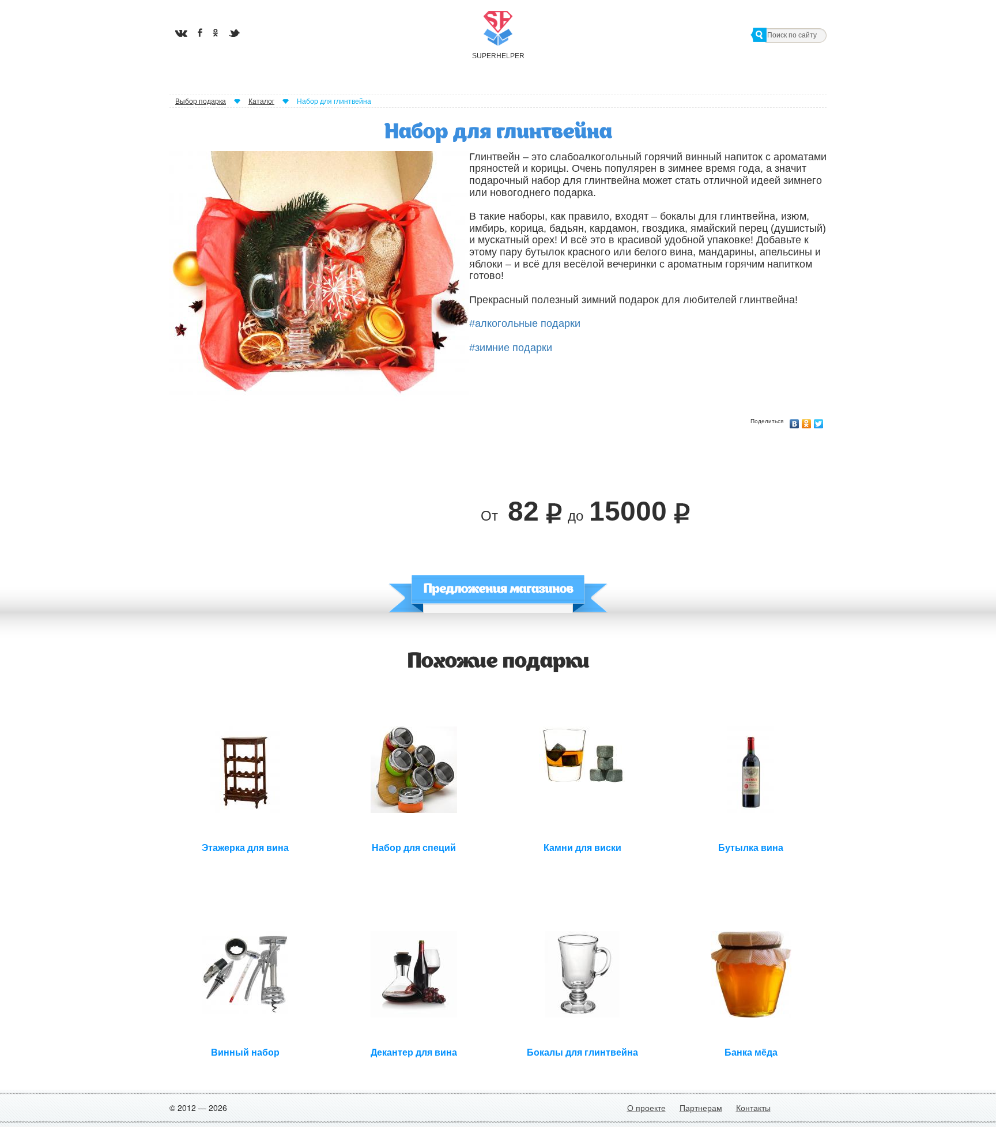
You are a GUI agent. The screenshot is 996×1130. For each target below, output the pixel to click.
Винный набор (245, 1052)
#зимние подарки (510, 347)
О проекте (646, 1107)
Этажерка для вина (245, 848)
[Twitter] (819, 420)
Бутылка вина (750, 848)
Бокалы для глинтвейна (582, 1052)
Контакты (753, 1107)
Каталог (261, 101)
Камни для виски (582, 848)
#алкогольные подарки (524, 323)
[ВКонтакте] (794, 420)
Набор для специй (414, 848)
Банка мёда (751, 1052)
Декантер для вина (414, 1052)
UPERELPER (498, 56)
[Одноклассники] (807, 420)
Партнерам (701, 1107)
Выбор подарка (200, 101)
